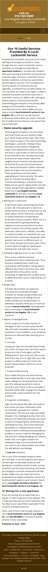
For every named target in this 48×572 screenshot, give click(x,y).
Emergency (13, 553)
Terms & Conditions (11, 556)
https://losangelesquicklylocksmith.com (24, 544)
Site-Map (34, 556)
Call (25, 568)
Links (42, 556)
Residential (15, 550)
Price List (25, 556)
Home (20, 38)
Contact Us (34, 553)
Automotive (38, 550)
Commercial (27, 550)
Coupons (24, 553)
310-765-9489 (24, 16)
